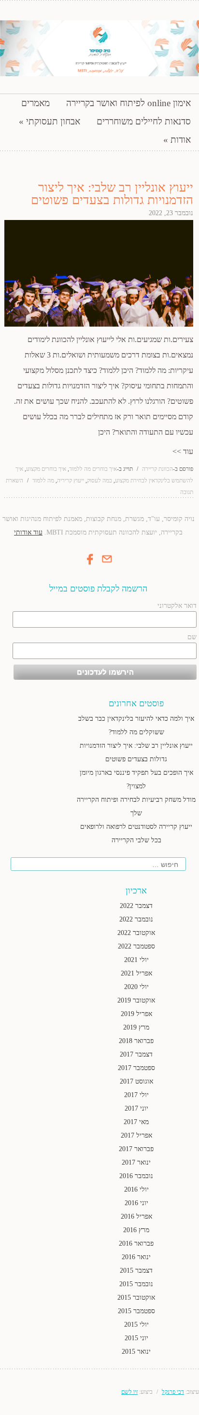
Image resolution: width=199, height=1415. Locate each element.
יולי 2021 (136, 959)
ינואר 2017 (136, 1162)
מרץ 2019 (136, 1027)
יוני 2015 (136, 1338)
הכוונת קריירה (157, 469)
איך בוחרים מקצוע (46, 469)
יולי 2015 (136, 1324)
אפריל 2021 (136, 973)
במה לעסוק (99, 480)
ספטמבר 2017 (136, 1068)
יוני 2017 (136, 1108)
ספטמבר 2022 (136, 946)
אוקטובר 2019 (136, 1000)
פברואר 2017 (136, 1149)
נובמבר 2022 (136, 919)
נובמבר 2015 (136, 1284)
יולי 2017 (136, 1095)
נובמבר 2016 (136, 1176)
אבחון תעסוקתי (53, 121)
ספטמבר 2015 (136, 1311)
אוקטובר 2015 (136, 1297)
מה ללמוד (43, 480)
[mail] (107, 563)
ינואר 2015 (136, 1351)
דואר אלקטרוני (177, 605)
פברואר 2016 (136, 1243)
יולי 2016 (136, 1189)
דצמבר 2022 (136, 905)
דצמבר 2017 (136, 1054)
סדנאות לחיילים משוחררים (144, 121)
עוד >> (182, 451)
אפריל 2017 (136, 1135)
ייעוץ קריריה (70, 480)
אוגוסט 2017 (136, 1081)
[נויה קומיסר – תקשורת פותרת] (99, 48)
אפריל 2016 (136, 1216)
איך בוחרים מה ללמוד (93, 469)
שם (192, 637)
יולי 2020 (136, 986)
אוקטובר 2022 (136, 932)
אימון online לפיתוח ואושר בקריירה (128, 103)
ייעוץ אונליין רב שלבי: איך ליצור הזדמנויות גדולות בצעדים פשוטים (112, 193)
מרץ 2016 (136, 1230)
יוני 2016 (136, 1203)
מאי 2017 (136, 1122)
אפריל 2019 (136, 1013)
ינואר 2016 (136, 1257)
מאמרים (35, 103)
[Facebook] (90, 565)
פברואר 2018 (136, 1040)
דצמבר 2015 (136, 1270)
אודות (181, 140)
